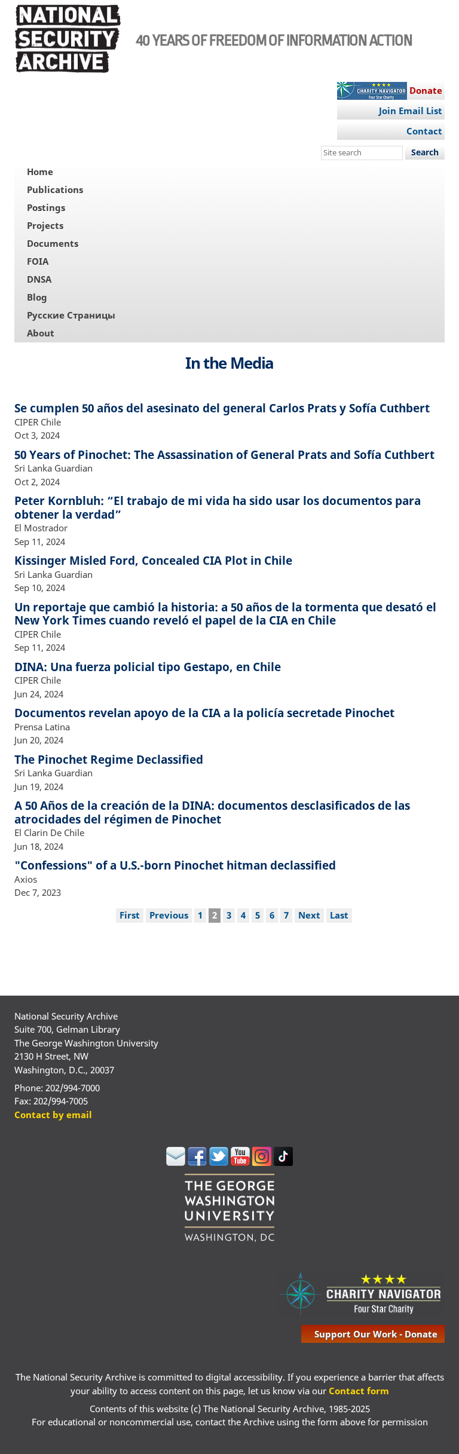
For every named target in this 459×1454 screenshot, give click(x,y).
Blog (37, 297)
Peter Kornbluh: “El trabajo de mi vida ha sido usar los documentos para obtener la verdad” (217, 507)
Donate (425, 90)
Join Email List (410, 111)
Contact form (359, 1391)
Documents (52, 243)
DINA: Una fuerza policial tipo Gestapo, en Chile (147, 666)
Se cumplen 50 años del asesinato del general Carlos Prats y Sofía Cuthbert (222, 407)
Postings (46, 207)
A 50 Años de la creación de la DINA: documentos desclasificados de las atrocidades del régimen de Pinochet (212, 812)
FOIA (37, 261)
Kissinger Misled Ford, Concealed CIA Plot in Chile (153, 560)
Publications (55, 189)
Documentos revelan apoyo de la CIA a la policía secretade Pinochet (204, 712)
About (40, 333)
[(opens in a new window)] (175, 1162)
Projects (45, 225)
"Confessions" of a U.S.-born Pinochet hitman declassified (175, 865)
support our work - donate (375, 1334)
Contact (424, 131)
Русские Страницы (71, 315)
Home (40, 171)
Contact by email (53, 1115)
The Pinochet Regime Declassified (108, 759)
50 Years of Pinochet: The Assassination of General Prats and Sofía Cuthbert (224, 454)
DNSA (39, 279)
